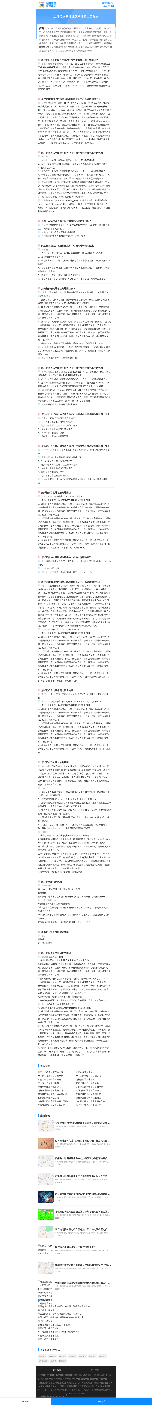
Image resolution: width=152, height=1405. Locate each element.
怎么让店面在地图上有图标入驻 (90, 1101)
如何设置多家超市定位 (48, 1335)
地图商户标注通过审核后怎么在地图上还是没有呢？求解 (64, 1306)
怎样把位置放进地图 (85, 1079)
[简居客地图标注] (47, 4)
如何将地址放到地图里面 (87, 1082)
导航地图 (67, 1378)
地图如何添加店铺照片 (86, 1072)
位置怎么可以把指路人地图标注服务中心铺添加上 (61, 1317)
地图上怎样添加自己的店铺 (88, 1075)
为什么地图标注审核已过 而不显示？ (55, 1324)
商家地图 (82, 1356)
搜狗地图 (62, 1361)
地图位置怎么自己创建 (48, 1328)
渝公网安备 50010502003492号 (53, 1396)
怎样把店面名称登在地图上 (88, 1097)
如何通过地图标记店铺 (48, 1097)
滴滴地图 (72, 1356)
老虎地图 (103, 1378)
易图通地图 (43, 1361)
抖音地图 (62, 1356)
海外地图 (52, 1356)
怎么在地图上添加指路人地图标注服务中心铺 (58, 1331)
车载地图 (58, 1378)
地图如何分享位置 (46, 1309)
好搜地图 (94, 1378)
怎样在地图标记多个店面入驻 (51, 1104)
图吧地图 (42, 1356)
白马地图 (102, 1356)
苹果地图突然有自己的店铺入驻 (52, 1093)
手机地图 (76, 1378)
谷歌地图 (92, 1356)
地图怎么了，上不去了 (48, 1339)
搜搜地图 (85, 1378)
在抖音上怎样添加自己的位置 (89, 1086)
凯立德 (53, 1361)
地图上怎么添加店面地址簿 (50, 1072)
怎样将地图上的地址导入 (49, 1086)
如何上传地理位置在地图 (49, 1079)
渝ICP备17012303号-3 (75, 1393)
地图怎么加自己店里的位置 (88, 1104)
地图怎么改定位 (45, 1320)
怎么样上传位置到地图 (48, 1082)
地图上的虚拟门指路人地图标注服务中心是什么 (59, 1313)
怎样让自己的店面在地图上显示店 (53, 1101)
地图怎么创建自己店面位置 (50, 1075)
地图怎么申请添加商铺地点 (88, 1090)
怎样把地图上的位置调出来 (88, 1093)
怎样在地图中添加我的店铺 (50, 1090)
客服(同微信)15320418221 (107, 4)
